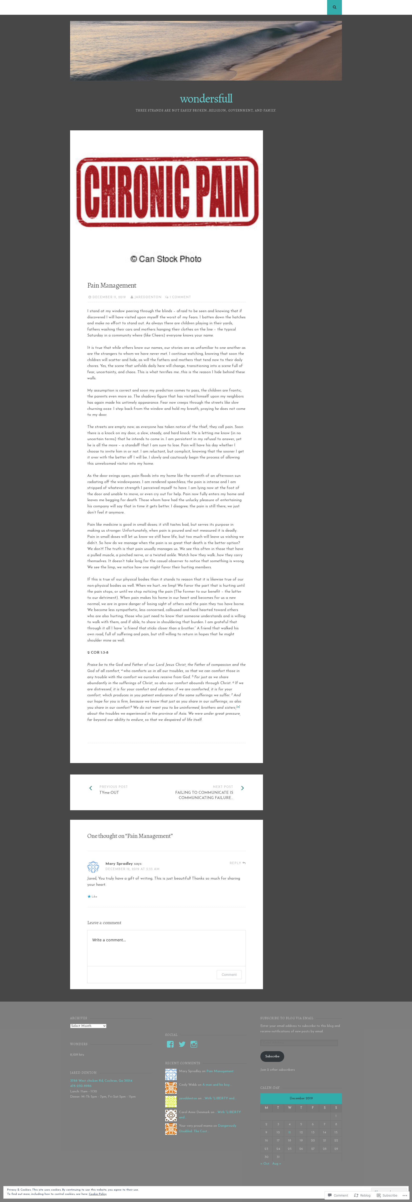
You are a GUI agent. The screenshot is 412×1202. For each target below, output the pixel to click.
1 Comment (180, 297)
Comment (229, 975)
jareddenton (147, 297)
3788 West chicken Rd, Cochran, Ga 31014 (101, 1081)
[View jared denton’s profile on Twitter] (182, 1044)
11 (289, 1132)
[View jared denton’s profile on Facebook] (170, 1044)
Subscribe (272, 1056)
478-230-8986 (81, 1086)
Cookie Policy (98, 1194)
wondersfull (206, 98)
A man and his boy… (217, 1085)
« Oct (264, 1164)
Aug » (276, 1164)
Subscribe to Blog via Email (287, 1018)
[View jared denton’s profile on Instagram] (194, 1044)
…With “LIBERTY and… (219, 1098)
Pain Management (220, 1071)
